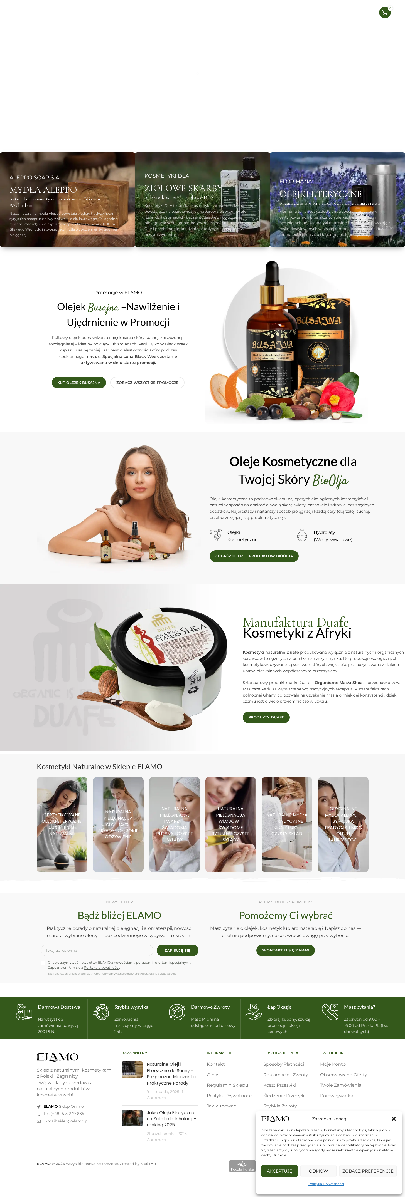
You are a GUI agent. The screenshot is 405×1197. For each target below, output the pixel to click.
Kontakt (216, 1064)
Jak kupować (221, 1106)
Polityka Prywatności (326, 1184)
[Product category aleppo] (343, 824)
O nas (213, 1074)
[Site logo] (39, 12)
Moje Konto (333, 1064)
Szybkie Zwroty (280, 1106)
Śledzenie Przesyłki (284, 1095)
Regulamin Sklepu (227, 1085)
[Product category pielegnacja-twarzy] (174, 824)
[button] (394, 1119)
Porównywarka (336, 1095)
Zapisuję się (177, 950)
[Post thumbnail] (132, 1081)
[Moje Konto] (354, 12)
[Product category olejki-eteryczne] (62, 824)
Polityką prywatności (101, 967)
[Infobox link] (49, 1019)
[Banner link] (67, 199)
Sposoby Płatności (283, 1064)
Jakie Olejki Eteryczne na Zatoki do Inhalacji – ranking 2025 (171, 1118)
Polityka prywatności (113, 973)
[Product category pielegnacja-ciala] (118, 824)
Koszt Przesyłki (279, 1085)
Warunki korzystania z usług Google (154, 973)
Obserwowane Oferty (343, 1074)
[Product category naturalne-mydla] (287, 824)
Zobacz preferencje (368, 1171)
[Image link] (57, 1057)
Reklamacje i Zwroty (285, 1074)
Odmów (318, 1171)
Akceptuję (279, 1171)
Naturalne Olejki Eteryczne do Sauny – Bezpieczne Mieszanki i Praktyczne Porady (171, 1073)
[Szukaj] (343, 12)
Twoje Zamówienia (340, 1085)
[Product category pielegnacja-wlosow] (230, 824)
